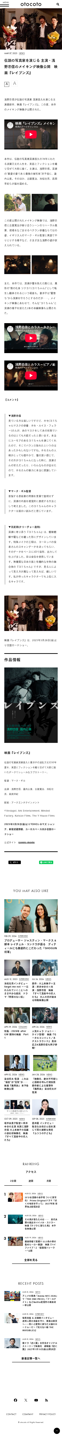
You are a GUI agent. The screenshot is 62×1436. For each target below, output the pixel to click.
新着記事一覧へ (31, 1358)
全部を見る (31, 1260)
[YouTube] (36, 1400)
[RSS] (46, 1400)
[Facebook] (15, 1400)
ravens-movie (26, 843)
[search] (58, 4)
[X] (25, 1400)
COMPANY (27, 1414)
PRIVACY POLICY (47, 1414)
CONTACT (11, 1414)
